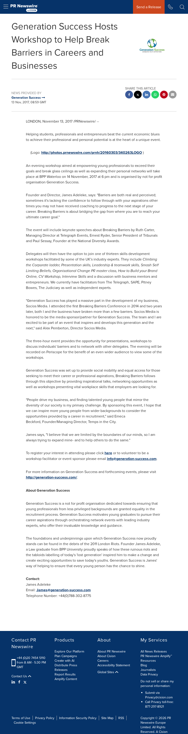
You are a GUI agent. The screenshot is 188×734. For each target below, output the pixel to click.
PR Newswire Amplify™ (156, 656)
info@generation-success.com (132, 458)
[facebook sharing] (129, 95)
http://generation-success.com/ (51, 477)
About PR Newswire (111, 651)
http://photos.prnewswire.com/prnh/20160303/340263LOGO (91, 152)
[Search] (182, 7)
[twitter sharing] (138, 95)
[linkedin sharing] (146, 95)
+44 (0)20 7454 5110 (31, 658)
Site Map (107, 718)
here (108, 453)
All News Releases (154, 651)
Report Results (65, 674)
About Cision (106, 656)
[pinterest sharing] (164, 95)
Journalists (148, 669)
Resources (148, 660)
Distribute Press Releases (66, 667)
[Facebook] (19, 682)
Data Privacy (149, 674)
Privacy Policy (44, 718)
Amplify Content (66, 679)
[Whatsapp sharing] (155, 95)
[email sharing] (173, 95)
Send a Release (148, 6)
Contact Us (19, 676)
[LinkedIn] (13, 682)
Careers (103, 660)
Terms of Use (20, 718)
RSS (121, 718)
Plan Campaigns (66, 656)
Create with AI (64, 660)
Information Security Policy (78, 718)
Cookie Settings (25, 722)
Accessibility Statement (113, 665)
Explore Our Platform (69, 651)
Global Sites (106, 672)
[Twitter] (25, 682)
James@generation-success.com (63, 590)
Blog (144, 665)
